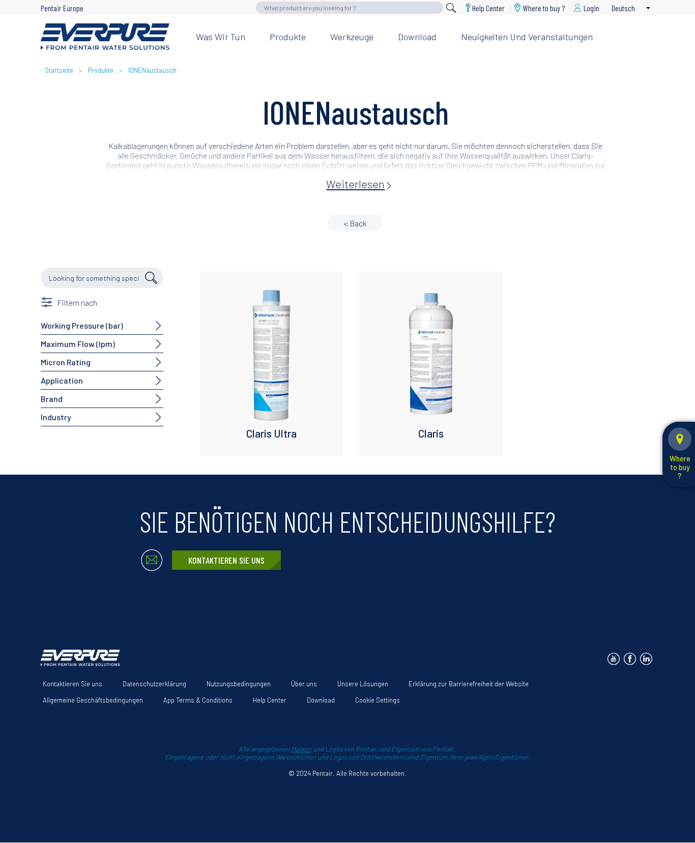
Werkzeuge (351, 36)
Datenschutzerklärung (154, 684)
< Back (355, 223)
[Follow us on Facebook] (630, 659)
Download (417, 36)
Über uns (304, 684)
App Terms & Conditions (198, 700)
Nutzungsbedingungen (239, 684)
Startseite (59, 70)
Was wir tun (220, 36)
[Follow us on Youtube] (613, 659)
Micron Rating (66, 362)
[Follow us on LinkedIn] (646, 659)
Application (62, 380)
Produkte (288, 36)
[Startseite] (110, 36)
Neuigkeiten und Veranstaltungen (527, 36)
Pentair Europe (62, 8)
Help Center (488, 7)
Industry (56, 417)
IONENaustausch (152, 70)
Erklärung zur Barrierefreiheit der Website (469, 684)
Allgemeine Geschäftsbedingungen (93, 700)
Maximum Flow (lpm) (78, 343)
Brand (52, 398)
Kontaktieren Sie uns (226, 560)
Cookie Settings (377, 700)
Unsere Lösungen (362, 684)
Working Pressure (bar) (82, 325)
